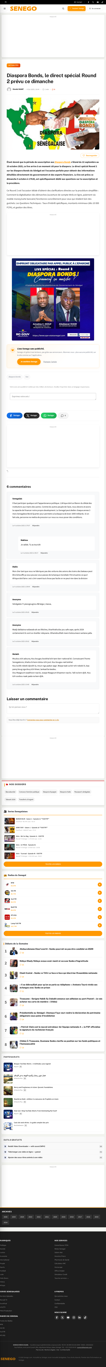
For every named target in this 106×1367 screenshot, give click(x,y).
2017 (80, 1217)
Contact (57, 1300)
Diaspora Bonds (62, 162)
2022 (38, 1217)
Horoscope (58, 1267)
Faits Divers (4, 1278)
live (27, 377)
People (2, 1263)
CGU (56, 1307)
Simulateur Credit (61, 1274)
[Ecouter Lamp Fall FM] (100, 925)
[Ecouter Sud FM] (100, 901)
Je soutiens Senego (29, 361)
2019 (63, 1217)
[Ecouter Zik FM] (100, 893)
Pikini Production (6, 1311)
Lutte (2, 1274)
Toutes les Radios (6, 1321)
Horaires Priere (60, 1256)
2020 (55, 1217)
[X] (62, 1317)
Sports (2, 1267)
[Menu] (4, 8)
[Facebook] (88, 2)
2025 (14, 1217)
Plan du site (40, 1350)
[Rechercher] (63, 8)
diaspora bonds (15, 377)
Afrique (2, 1285)
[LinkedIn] (79, 1317)
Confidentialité (65, 1350)
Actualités (13, 65)
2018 (72, 1217)
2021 (47, 1217)
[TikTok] (102, 2)
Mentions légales (49, 1350)
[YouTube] (97, 2)
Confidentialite (60, 1303)
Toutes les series (53, 864)
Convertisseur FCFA (61, 1245)
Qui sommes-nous (61, 1296)
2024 (22, 1217)
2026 (5, 1217)
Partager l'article (50, 362)
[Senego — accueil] (24, 8)
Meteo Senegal (60, 1249)
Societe (2, 1249)
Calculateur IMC (60, 1263)
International (4, 1260)
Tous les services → (62, 1278)
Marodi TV (3, 1300)
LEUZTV (2, 1307)
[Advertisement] (53, 37)
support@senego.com (84, 1347)
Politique (3, 1245)
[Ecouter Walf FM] (100, 909)
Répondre (35, 525)
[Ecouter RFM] (100, 885)
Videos (2, 1282)
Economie (3, 1256)
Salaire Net (58, 1252)
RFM (1, 1324)
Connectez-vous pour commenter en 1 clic (43, 720)
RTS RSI (2, 1335)
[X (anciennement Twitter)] (93, 2)
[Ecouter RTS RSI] (100, 917)
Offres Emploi (59, 1271)
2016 (88, 1217)
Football (3, 1271)
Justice (2, 1252)
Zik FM (2, 1328)
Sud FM (2, 1332)
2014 (5, 1222)
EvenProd (3, 1303)
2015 (96, 1217)
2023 (30, 1217)
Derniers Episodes (6, 1296)
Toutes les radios (53, 933)
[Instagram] (74, 1317)
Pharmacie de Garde (62, 1260)
